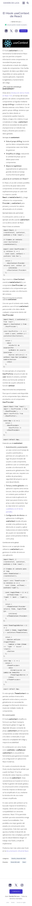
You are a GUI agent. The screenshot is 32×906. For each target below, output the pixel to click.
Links (7, 902)
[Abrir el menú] (23, 3)
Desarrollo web (15, 862)
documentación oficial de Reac (17, 851)
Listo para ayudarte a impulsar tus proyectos (17, 24)
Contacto (23, 30)
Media (12, 902)
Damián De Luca (11, 3)
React (24, 862)
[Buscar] (28, 3)
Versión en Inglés (21, 902)
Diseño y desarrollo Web (19, 858)
